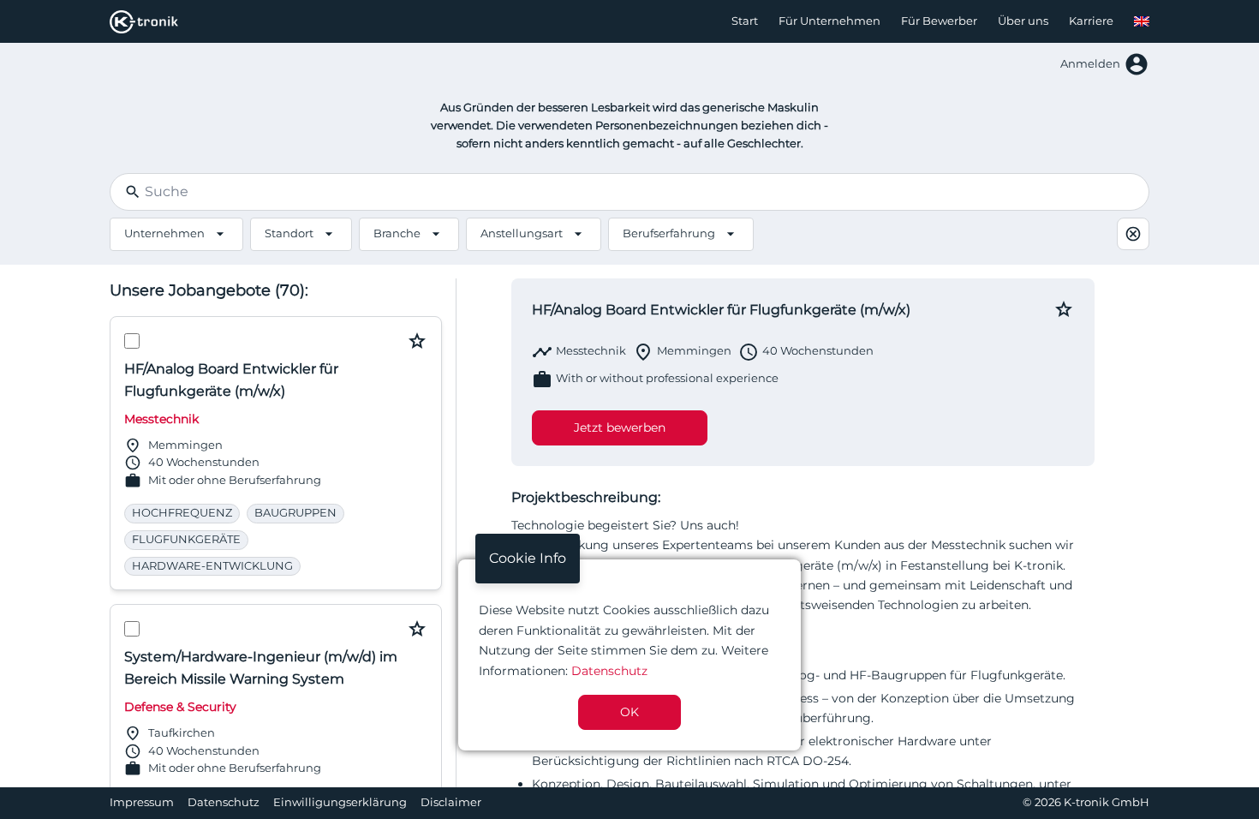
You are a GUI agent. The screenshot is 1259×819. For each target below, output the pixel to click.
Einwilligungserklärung (340, 802)
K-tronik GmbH (1106, 802)
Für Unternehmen (829, 21)
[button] (1141, 21)
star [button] (417, 341)
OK (629, 712)
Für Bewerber (939, 21)
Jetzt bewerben (619, 427)
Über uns (1023, 21)
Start (744, 21)
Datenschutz (224, 802)
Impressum (142, 802)
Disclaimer (451, 802)
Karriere (1091, 21)
